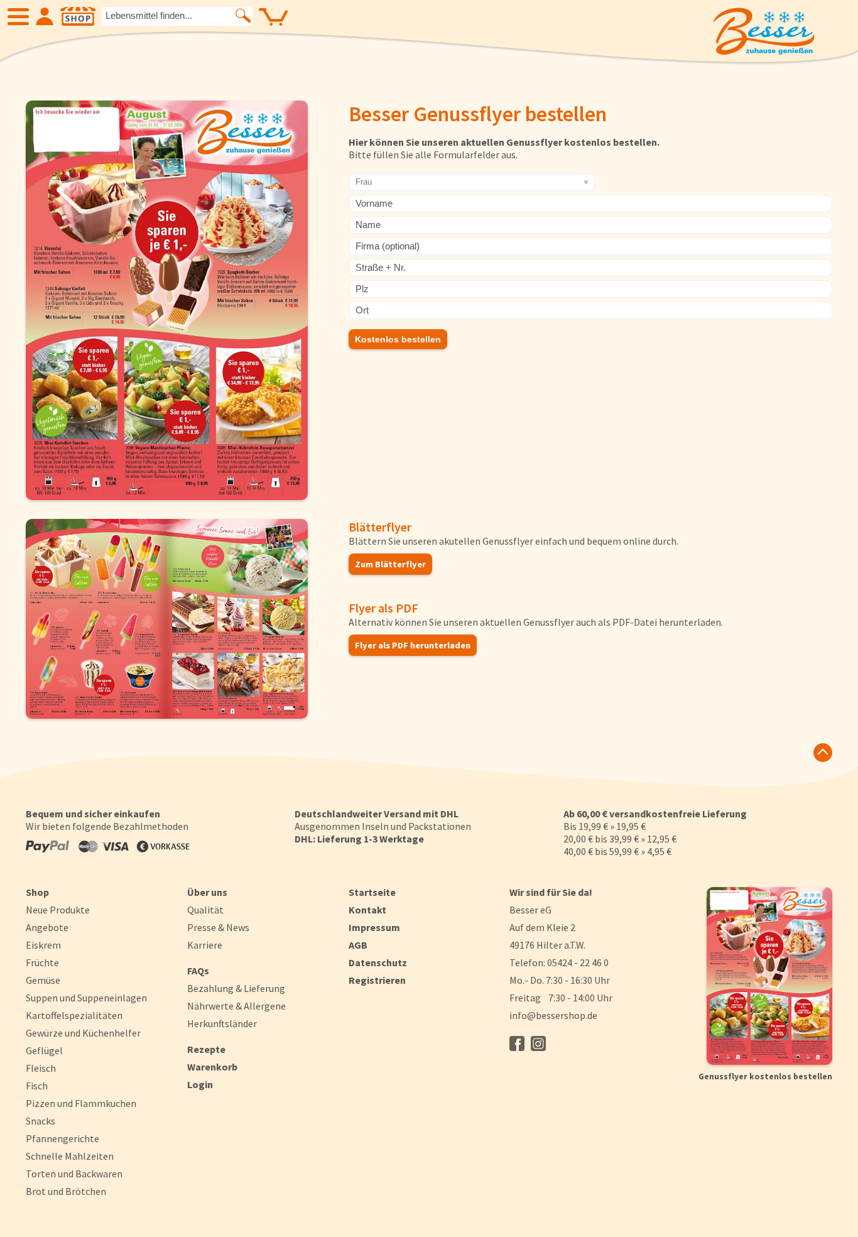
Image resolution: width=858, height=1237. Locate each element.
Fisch (37, 1085)
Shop (37, 892)
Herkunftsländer (222, 1023)
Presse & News (218, 927)
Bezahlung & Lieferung (236, 988)
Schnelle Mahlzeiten (70, 1156)
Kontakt (367, 909)
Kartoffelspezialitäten (74, 1015)
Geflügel (44, 1050)
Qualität (205, 909)
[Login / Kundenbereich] (44, 16)
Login (200, 1084)
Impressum (374, 927)
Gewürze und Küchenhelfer (83, 1033)
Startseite (372, 892)
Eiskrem (43, 945)
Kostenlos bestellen (398, 339)
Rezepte (206, 1049)
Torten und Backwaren (74, 1173)
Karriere (204, 945)
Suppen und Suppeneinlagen (86, 997)
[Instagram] (538, 1043)
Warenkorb (212, 1066)
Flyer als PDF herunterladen (412, 645)
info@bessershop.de (553, 1015)
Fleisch (41, 1068)
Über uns (207, 892)
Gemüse (43, 980)
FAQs (198, 970)
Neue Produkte (58, 909)
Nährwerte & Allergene (236, 1006)
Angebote (47, 927)
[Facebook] (516, 1043)
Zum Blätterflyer (390, 564)
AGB (358, 945)
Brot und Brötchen (66, 1191)
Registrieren (377, 980)
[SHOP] (77, 16)
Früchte (42, 962)
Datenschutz (378, 962)
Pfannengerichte (62, 1138)
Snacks (40, 1120)
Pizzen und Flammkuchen (81, 1103)
